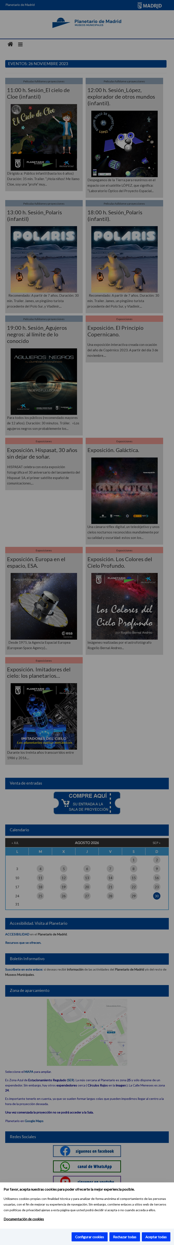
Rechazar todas (124, 1237)
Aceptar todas (156, 1237)
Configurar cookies (89, 1237)
